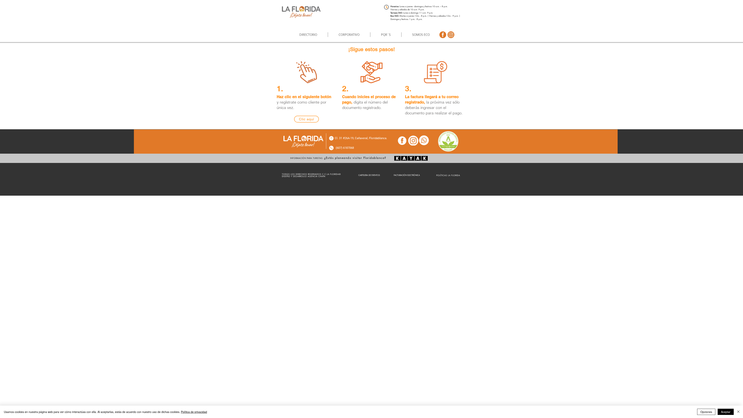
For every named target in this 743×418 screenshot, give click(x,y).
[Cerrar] (738, 412)
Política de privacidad (194, 412)
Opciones (706, 412)
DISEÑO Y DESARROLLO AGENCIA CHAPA (304, 176)
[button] (349, 34)
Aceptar (725, 412)
